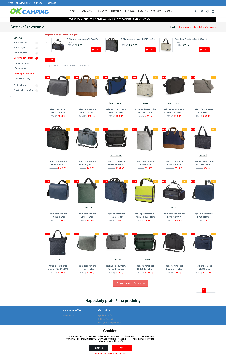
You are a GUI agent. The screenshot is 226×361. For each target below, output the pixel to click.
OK (121, 347)
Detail (97, 49)
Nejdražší (85, 65)
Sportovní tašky (22, 78)
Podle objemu (20, 52)
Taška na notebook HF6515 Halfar (138, 39)
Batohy (142, 11)
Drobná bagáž (20, 85)
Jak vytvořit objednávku (109, 322)
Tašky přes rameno (207, 27)
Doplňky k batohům (23, 90)
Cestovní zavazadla (187, 27)
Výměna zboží (105, 315)
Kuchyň (129, 11)
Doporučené (53, 65)
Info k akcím (69, 315)
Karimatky (101, 11)
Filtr (51, 60)
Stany (73, 11)
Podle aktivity (20, 42)
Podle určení (20, 47)
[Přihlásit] (202, 11)
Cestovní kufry (22, 68)
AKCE (167, 11)
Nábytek (116, 11)
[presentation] (47, 43)
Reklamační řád (105, 319)
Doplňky (156, 11)
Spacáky (86, 11)
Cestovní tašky (22, 63)
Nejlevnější (69, 65)
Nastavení (98, 347)
